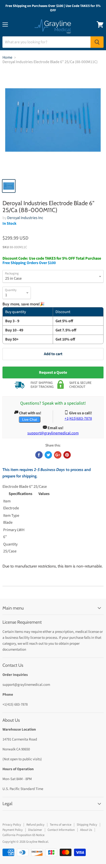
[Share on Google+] (57, 455)
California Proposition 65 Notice (23, 835)
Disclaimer (35, 830)
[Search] (97, 42)
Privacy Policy (11, 824)
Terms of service (60, 824)
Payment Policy (12, 830)
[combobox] (46, 42)
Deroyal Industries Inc (25, 218)
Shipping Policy (87, 824)
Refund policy (35, 824)
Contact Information (61, 830)
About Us (86, 830)
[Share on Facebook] (39, 455)
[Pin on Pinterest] (67, 455)
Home (7, 57)
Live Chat (29, 419)
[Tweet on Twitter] (48, 455)
